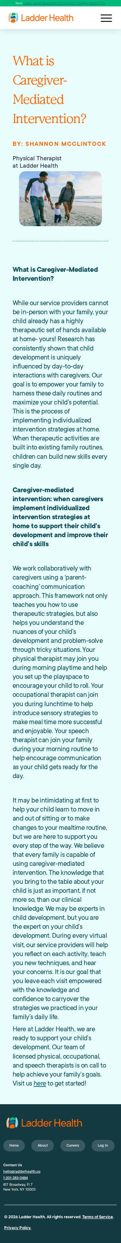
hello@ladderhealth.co (21, 1171)
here (40, 1083)
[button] (106, 17)
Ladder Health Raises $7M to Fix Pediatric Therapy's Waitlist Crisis (64, 3)
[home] (62, 17)
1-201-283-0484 (15, 1178)
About (43, 1145)
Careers (72, 1145)
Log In (103, 1145)
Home (14, 1145)
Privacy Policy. (17, 1228)
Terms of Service (97, 1217)
